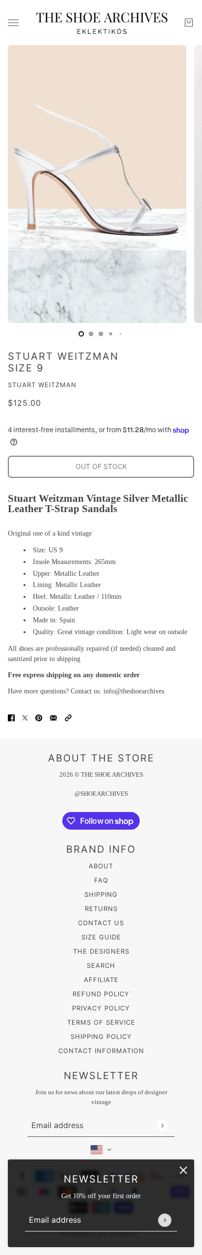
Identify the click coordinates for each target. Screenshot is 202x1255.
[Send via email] (53, 717)
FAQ (101, 880)
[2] (101, 334)
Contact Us (101, 923)
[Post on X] (25, 717)
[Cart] (188, 22)
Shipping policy (101, 1036)
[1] (91, 334)
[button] (68, 717)
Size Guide (101, 937)
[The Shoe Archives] (101, 22)
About (101, 866)
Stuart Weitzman (42, 385)
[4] (120, 334)
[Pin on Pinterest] (38, 717)
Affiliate (101, 980)
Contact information (101, 1051)
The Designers (101, 951)
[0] (81, 334)
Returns (101, 908)
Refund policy (101, 994)
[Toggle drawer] (13, 23)
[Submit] (164, 1220)
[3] (111, 334)
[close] (183, 1170)
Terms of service (101, 1022)
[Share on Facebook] (11, 717)
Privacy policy (101, 1008)
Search (101, 965)
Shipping (101, 894)
